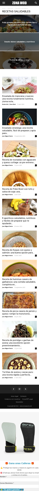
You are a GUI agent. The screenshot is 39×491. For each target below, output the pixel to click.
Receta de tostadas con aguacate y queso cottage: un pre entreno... (19, 161)
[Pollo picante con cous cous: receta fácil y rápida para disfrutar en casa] (19, 26)
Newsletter (19, 402)
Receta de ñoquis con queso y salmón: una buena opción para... (18, 251)
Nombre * (3, 476)
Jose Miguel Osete (7, 136)
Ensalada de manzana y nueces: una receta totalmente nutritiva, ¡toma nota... (18, 99)
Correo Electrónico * (7, 483)
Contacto (23, 396)
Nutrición (10, 8)
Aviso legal (14, 396)
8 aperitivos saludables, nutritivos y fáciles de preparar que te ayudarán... (18, 221)
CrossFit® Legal (27, 399)
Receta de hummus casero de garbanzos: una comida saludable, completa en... (19, 282)
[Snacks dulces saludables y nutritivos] (19, 45)
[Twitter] (25, 389)
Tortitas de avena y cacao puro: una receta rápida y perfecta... (17, 373)
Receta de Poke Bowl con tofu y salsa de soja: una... (18, 190)
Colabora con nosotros (12, 399)
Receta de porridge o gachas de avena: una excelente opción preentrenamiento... (17, 343)
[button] (3, 3)
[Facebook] (13, 389)
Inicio (4, 8)
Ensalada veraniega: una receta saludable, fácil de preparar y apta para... (19, 130)
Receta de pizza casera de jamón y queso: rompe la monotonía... (19, 312)
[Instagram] (19, 389)
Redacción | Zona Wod (9, 104)
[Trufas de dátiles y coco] (19, 63)
